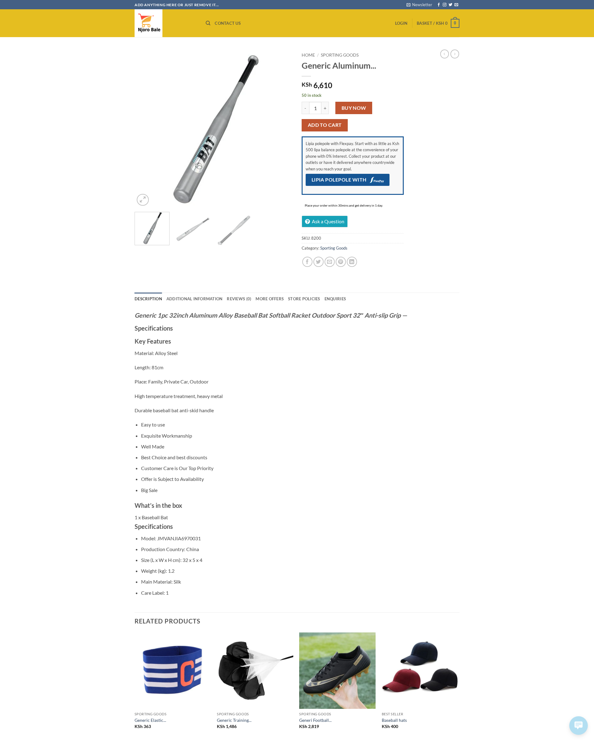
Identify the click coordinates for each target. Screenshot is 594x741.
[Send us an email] (456, 5)
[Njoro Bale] (165, 23)
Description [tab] (148, 298)
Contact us (228, 23)
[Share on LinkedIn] (352, 262)
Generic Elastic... (150, 720)
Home (308, 55)
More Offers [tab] (270, 298)
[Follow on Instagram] (444, 5)
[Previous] (145, 128)
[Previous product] (454, 53)
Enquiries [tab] (335, 298)
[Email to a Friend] (330, 262)
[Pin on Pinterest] (341, 262)
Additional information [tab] (194, 298)
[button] (419, 4)
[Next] (281, 128)
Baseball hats (394, 720)
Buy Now (354, 108)
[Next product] (444, 53)
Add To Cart (325, 125)
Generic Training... (234, 720)
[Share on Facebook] (307, 262)
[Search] (208, 23)
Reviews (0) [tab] (239, 298)
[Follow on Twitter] (450, 5)
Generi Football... (315, 720)
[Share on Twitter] (318, 262)
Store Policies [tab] (304, 298)
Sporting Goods (340, 55)
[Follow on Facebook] (439, 5)
